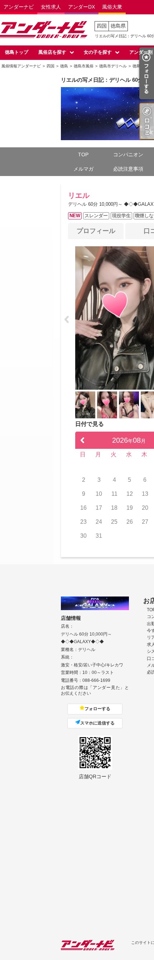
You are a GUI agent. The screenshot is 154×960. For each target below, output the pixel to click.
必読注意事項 (128, 169)
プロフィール (96, 230)
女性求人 (51, 7)
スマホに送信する (97, 723)
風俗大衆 (112, 7)
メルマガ (83, 169)
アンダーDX (81, 7)
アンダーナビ (19, 7)
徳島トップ (16, 52)
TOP (83, 154)
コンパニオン (128, 154)
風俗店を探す (52, 52)
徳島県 (118, 26)
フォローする (97, 708)
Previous (66, 319)
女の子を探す (98, 52)
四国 (102, 26)
